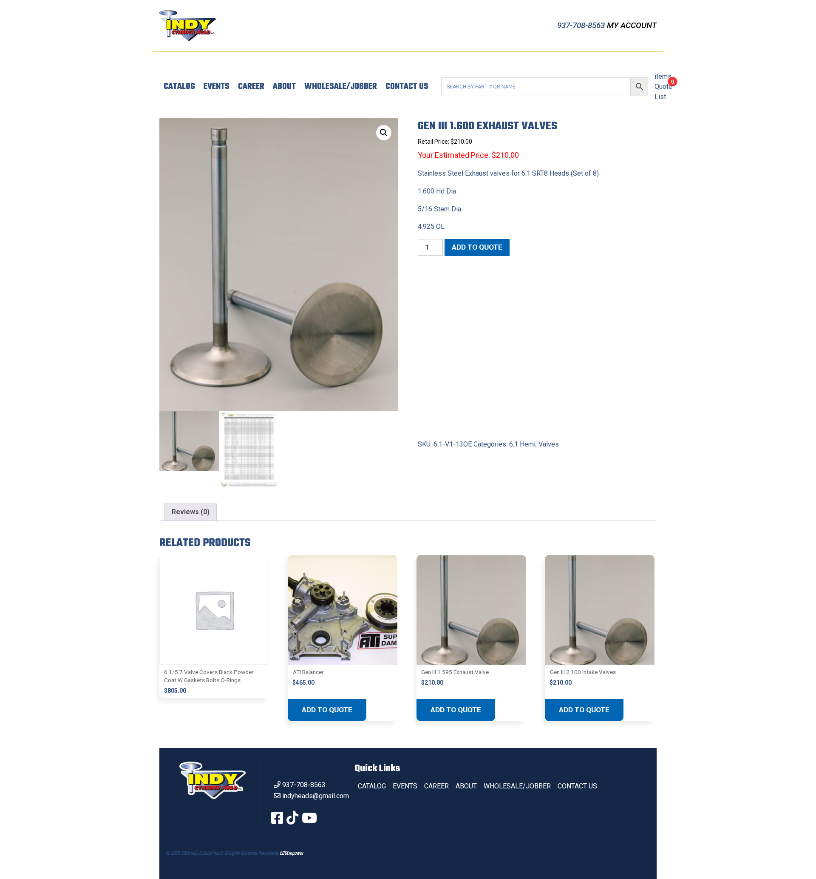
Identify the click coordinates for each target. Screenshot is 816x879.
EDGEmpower (291, 853)
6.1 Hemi (522, 444)
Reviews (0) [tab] (191, 512)
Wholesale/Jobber (340, 86)
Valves (548, 444)
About (284, 86)
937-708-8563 (582, 25)
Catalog (179, 86)
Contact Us (406, 86)
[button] (383, 132)
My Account (632, 25)
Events (217, 86)
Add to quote (477, 247)
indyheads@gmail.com (315, 796)
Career (251, 86)
